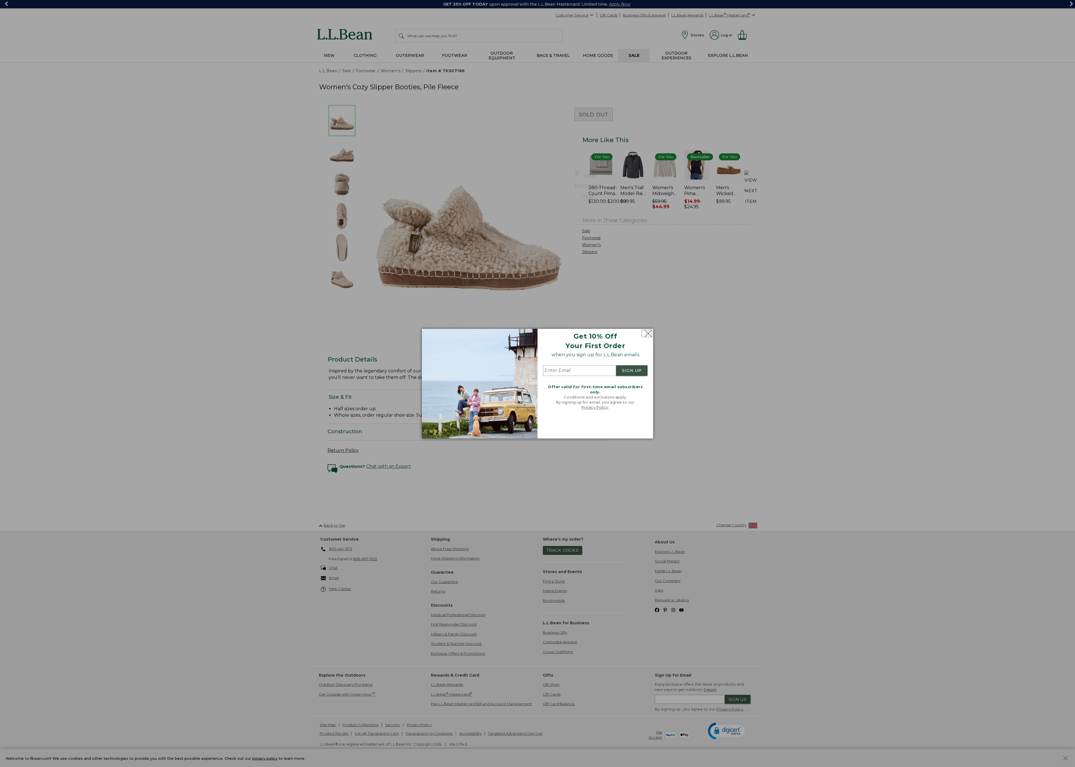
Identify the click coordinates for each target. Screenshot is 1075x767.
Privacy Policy (594, 407)
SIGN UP (632, 370)
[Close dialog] (647, 333)
